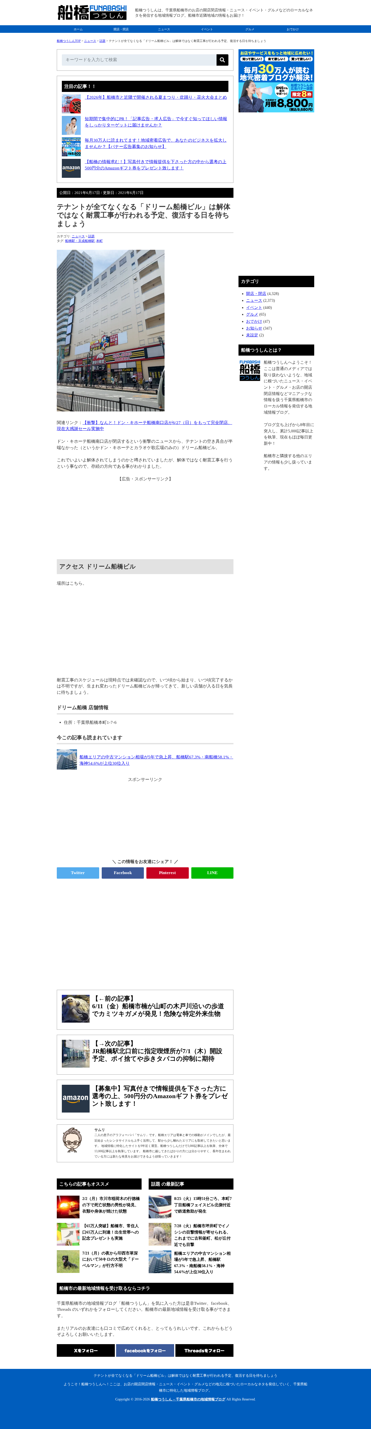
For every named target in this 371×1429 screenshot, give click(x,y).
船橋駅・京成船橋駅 (80, 241)
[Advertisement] (145, 517)
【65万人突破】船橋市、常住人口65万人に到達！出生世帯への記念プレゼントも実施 (110, 1232)
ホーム (78, 29)
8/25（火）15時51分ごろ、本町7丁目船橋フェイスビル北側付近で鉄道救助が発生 (203, 1204)
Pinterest (167, 872)
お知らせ (254, 328)
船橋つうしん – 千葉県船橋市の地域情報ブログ (188, 1399)
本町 (99, 241)
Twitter (78, 872)
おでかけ (293, 29)
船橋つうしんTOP (69, 41)
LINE (212, 872)
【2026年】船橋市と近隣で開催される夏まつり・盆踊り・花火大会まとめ (156, 97)
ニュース (164, 29)
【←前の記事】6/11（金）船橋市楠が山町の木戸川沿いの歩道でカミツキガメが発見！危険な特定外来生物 (158, 1006)
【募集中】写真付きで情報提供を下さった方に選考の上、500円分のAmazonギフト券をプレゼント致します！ (160, 1096)
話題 (102, 41)
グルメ (249, 29)
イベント (207, 29)
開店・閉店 (121, 29)
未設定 (252, 335)
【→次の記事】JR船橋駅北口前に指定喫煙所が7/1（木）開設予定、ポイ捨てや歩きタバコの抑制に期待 (157, 1051)
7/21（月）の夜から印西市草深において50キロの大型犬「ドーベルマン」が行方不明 (110, 1259)
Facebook (123, 872)
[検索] (222, 60)
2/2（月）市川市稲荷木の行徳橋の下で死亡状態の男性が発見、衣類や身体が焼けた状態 (111, 1204)
